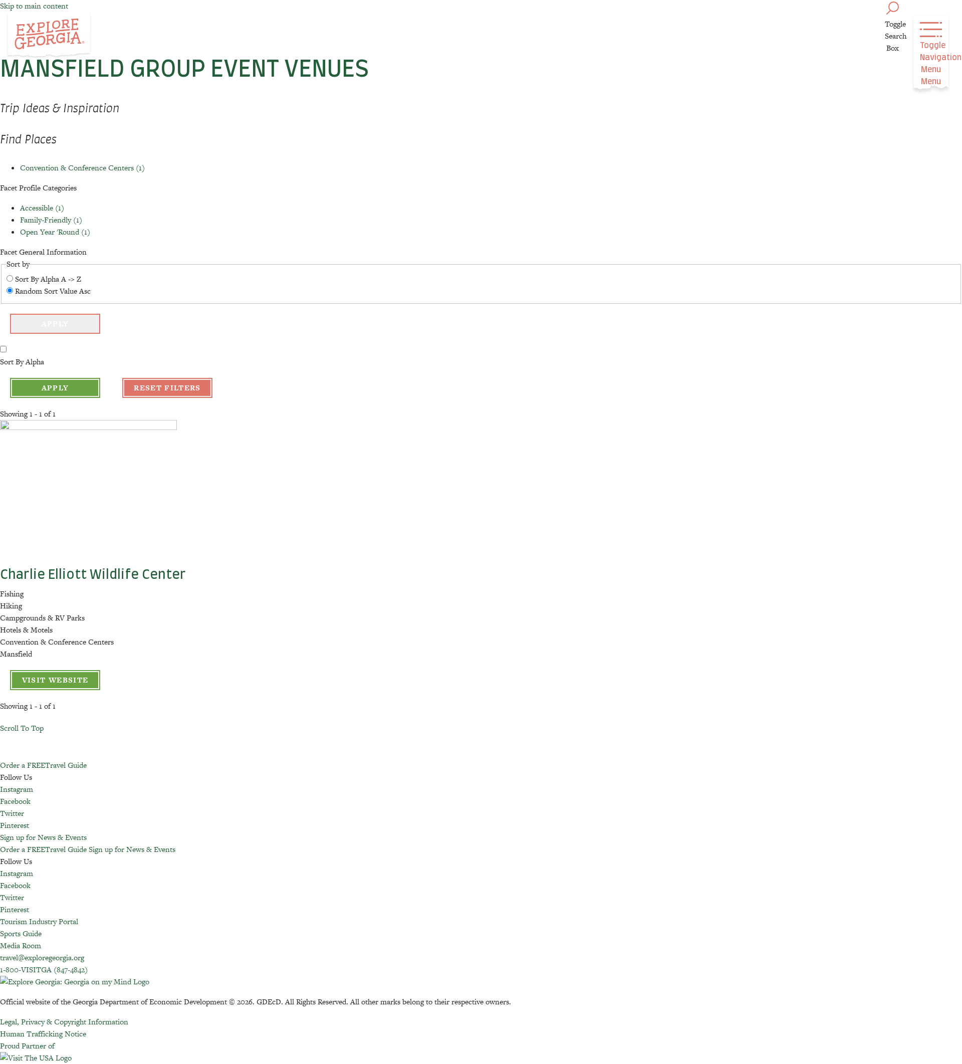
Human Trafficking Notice (43, 1033)
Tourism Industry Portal (39, 921)
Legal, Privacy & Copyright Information (64, 1021)
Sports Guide (21, 933)
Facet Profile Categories (38, 187)
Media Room (20, 945)
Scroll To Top (22, 728)
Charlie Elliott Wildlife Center (93, 574)
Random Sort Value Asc (53, 291)
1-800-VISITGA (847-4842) (44, 969)
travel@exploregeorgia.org (42, 957)
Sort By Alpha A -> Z (48, 279)
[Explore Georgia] (49, 36)
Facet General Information (43, 252)
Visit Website (55, 680)
